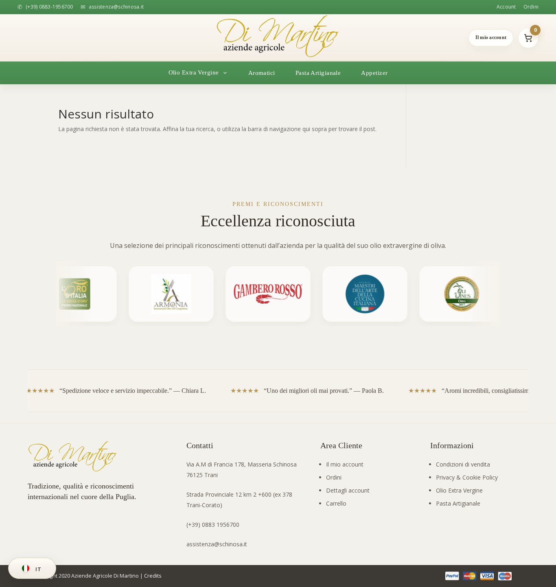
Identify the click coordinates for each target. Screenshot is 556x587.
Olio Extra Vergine (459, 490)
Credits (153, 575)
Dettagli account (348, 490)
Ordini (530, 6)
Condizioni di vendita (463, 464)
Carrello (336, 503)
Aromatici (261, 73)
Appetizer (374, 73)
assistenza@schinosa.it (216, 544)
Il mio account (344, 464)
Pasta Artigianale (318, 73)
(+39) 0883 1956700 (212, 524)
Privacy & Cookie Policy (467, 477)
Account (506, 6)
